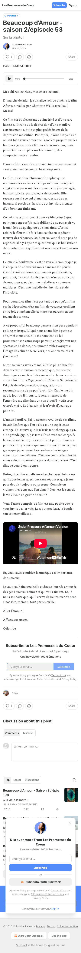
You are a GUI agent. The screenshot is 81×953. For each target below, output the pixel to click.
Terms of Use (58, 890)
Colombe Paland (22, 44)
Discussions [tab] (32, 780)
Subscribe (59, 5)
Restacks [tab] (27, 733)
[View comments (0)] (20, 57)
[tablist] (19, 733)
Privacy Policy (40, 898)
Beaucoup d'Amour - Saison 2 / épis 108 (31, 793)
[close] (70, 823)
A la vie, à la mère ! (15, 800)
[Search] (74, 780)
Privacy (40, 926)
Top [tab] (7, 780)
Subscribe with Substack (43, 882)
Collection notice (67, 926)
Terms (51, 926)
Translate (11, 15)
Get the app (59, 935)
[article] (40, 799)
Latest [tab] (17, 780)
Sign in (73, 5)
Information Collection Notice (47, 894)
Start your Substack (31, 935)
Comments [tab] (12, 733)
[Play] (9, 78)
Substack (22, 945)
